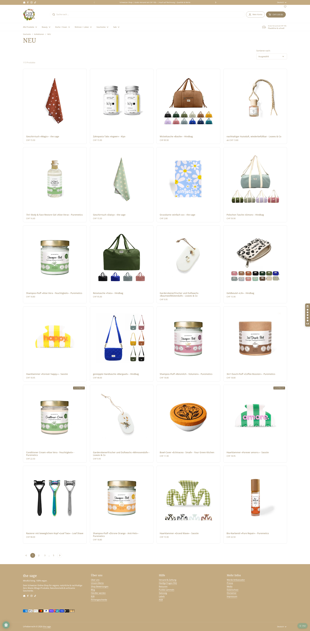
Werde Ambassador (236, 580)
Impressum (232, 596)
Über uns (95, 580)
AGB (161, 599)
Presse (230, 583)
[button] (276, 14)
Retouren (163, 586)
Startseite (27, 34)
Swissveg (163, 593)
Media (229, 586)
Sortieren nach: (263, 50)
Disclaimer (231, 593)
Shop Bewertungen (99, 586)
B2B (92, 596)
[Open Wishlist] (285, 7)
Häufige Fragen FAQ (168, 583)
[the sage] (29, 14)
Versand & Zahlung (167, 580)
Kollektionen (39, 34)
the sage (47, 626)
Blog (93, 589)
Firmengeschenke (99, 599)
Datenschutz (232, 589)
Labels (162, 596)
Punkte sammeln (166, 589)
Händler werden (98, 593)
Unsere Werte (97, 583)
